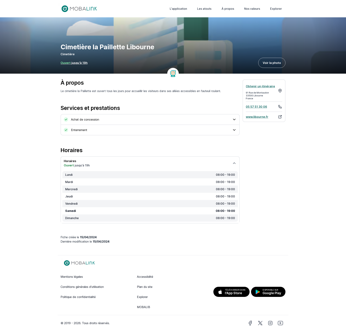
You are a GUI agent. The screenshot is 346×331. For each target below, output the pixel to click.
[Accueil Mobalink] (79, 8)
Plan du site (144, 287)
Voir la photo (272, 63)
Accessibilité (145, 276)
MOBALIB (143, 307)
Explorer (276, 8)
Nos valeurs (252, 8)
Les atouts (204, 8)
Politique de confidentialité (78, 297)
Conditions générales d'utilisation (82, 287)
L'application (178, 8)
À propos (227, 8)
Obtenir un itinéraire (260, 86)
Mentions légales (72, 276)
